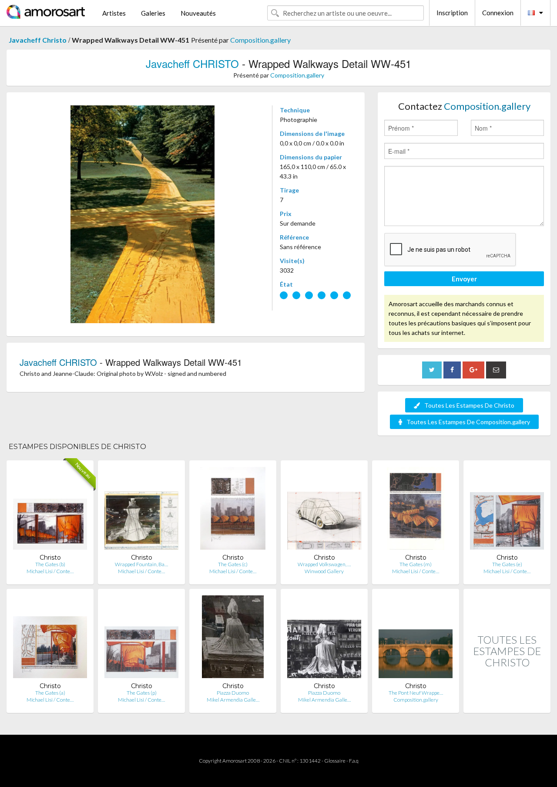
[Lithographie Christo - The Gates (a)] (50, 639)
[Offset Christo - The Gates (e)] (507, 510)
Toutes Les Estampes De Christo (469, 405)
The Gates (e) (507, 564)
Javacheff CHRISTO (192, 63)
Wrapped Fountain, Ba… (141, 564)
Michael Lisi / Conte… (50, 571)
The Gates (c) (233, 564)
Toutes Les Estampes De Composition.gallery (468, 422)
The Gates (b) (50, 564)
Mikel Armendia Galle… (233, 699)
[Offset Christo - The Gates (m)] (415, 510)
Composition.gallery (260, 40)
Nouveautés (198, 13)
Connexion (497, 13)
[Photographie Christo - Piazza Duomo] (233, 639)
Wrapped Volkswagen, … (324, 564)
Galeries (153, 13)
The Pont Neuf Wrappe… (416, 692)
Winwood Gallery (324, 571)
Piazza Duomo (233, 692)
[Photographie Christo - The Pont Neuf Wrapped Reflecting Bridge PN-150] (416, 639)
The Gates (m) (415, 564)
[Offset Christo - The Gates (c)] (233, 510)
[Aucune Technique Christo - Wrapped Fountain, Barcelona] (141, 510)
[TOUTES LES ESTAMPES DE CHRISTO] (506, 704)
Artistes (114, 13)
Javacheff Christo (38, 40)
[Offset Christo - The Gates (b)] (50, 510)
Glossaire (335, 760)
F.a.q (354, 760)
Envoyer (464, 279)
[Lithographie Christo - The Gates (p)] (141, 639)
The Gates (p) (142, 692)
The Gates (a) (50, 692)
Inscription (452, 13)
